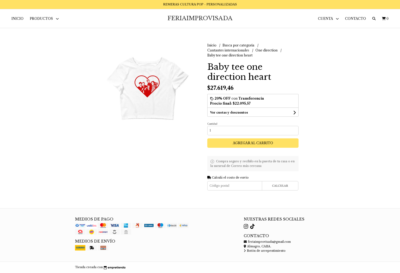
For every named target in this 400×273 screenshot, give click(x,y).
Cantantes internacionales (228, 50)
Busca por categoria (238, 45)
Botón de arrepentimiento (265, 251)
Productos (42, 18)
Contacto (355, 18)
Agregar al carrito (253, 143)
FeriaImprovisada (200, 18)
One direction (266, 50)
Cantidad (212, 123)
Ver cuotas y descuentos (229, 112)
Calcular (280, 185)
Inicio (17, 18)
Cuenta (326, 18)
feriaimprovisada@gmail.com (269, 242)
